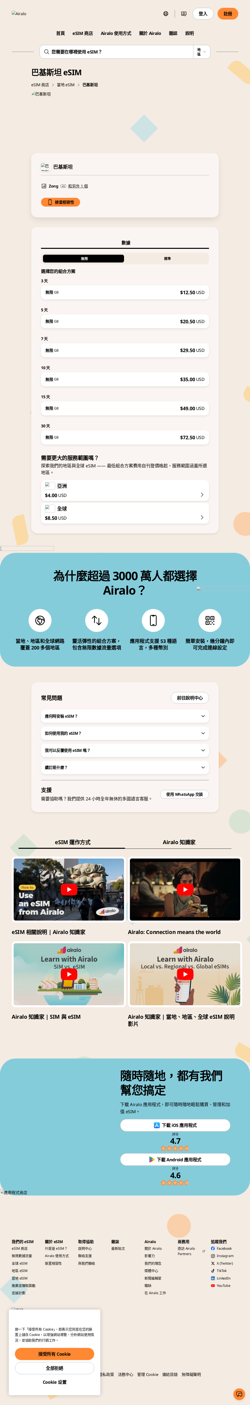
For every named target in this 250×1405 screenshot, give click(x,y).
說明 (189, 33)
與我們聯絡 (86, 1263)
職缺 (148, 1285)
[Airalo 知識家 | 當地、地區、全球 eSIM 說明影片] (185, 974)
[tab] (125, 243)
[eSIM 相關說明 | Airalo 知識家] (69, 890)
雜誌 (173, 33)
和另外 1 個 (78, 186)
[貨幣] (184, 14)
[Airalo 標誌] (26, 14)
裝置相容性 (53, 1263)
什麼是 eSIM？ (56, 1248)
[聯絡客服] (239, 1394)
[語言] (166, 14)
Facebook (224, 1248)
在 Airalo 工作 (155, 1292)
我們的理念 (153, 1263)
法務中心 (125, 1374)
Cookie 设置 (55, 1382)
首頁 (60, 33)
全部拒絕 (54, 1368)
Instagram (225, 1255)
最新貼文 (118, 1248)
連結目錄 (170, 1374)
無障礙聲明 (191, 1374)
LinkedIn (224, 1278)
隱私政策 (106, 1374)
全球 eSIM (20, 1263)
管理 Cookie (147, 1374)
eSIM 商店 (83, 33)
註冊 (228, 14)
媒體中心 (151, 1270)
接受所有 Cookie (54, 1354)
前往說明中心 (190, 698)
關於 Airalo (150, 33)
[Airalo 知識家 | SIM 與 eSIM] (69, 974)
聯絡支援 (85, 1255)
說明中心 (85, 1248)
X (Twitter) (225, 1263)
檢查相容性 (64, 202)
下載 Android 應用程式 (179, 1160)
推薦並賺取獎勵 (23, 1285)
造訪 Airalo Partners (186, 1251)
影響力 (150, 1255)
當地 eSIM (66, 84)
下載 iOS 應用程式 (179, 1125)
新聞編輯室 (153, 1278)
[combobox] (125, 52)
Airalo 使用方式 (116, 33)
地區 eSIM (20, 1270)
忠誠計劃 (18, 1292)
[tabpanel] (125, 346)
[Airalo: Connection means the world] (185, 890)
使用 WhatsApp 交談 (184, 794)
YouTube (223, 1285)
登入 (203, 14)
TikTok (222, 1270)
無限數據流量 (22, 1255)
